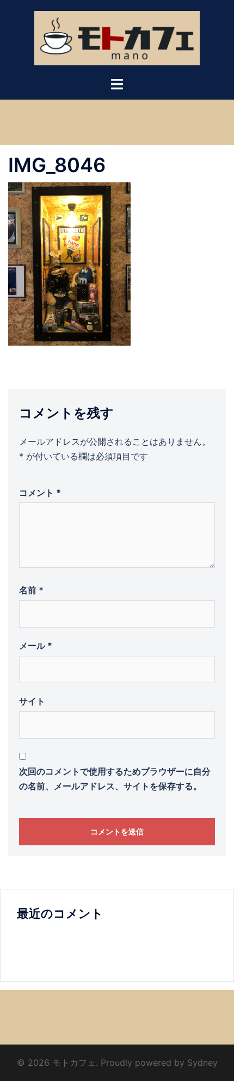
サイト (32, 701)
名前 (31, 590)
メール (35, 645)
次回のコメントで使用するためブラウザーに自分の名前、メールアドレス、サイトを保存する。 (115, 778)
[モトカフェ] (117, 37)
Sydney (202, 1062)
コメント (40, 492)
